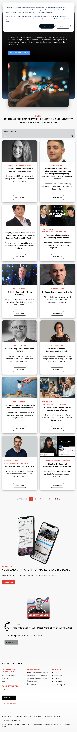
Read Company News (19, 53)
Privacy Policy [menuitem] (7, 716)
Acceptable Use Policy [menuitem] (53, 716)
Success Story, (14, 165)
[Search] (72, 136)
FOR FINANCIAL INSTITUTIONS (9, 670)
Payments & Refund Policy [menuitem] (12, 720)
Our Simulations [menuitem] (9, 704)
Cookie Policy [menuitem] (38, 716)
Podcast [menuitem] (55, 679)
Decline (63, 26)
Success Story (19, 289)
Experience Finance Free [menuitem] (37, 673)
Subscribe (8, 582)
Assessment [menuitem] (7, 678)
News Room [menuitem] (57, 676)
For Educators (19, 402)
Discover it (11, 642)
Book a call (9, 698)
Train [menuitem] (4, 681)
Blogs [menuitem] (54, 673)
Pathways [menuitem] (6, 690)
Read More (19, 197)
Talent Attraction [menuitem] (9, 675)
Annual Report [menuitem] (58, 685)
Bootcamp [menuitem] (31, 684)
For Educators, (49, 230)
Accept (47, 26)
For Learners (57, 165)
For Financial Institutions (54, 232)
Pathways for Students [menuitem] (37, 676)
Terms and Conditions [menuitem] (22, 716)
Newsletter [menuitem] (57, 682)
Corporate (26, 165)
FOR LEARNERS (34, 669)
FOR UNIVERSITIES (10, 686)
